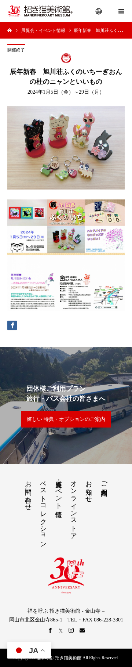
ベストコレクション (43, 510)
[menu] (99, 11)
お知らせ (88, 487)
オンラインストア (73, 506)
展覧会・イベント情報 (58, 491)
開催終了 (16, 50)
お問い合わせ (28, 491)
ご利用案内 (104, 480)
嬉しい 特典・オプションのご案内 (66, 419)
